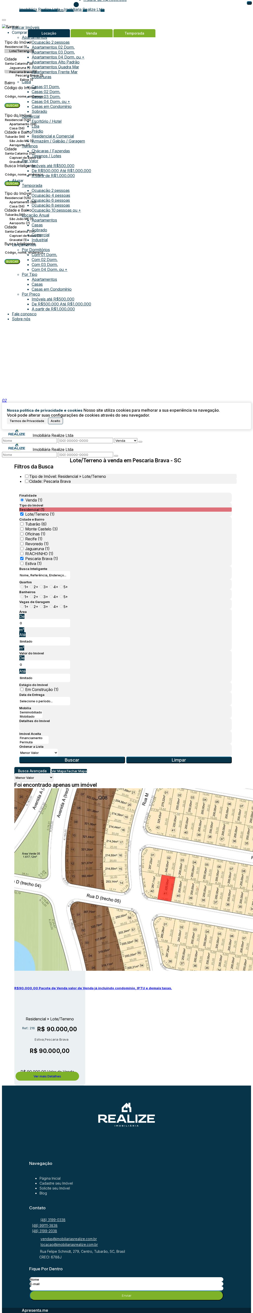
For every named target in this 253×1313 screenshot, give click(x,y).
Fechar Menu (76, 4)
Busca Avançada (32, 771)
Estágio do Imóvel (33, 685)
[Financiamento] (34, 738)
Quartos (25, 582)
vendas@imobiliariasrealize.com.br (69, 1239)
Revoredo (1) (37, 543)
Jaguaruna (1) (37, 548)
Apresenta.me (35, 1310)
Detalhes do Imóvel (34, 721)
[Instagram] (126, 1150)
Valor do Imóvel (31, 653)
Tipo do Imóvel (31, 505)
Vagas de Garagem (34, 602)
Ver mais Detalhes (47, 1076)
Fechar (249, 3)
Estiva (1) (33, 563)
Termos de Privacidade (27, 421)
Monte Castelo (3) (41, 528)
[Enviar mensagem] (140, 442)
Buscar (72, 760)
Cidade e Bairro (31, 519)
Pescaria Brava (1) (41, 558)
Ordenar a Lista (31, 746)
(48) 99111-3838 (45, 1225)
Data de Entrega (31, 695)
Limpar (179, 760)
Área (23, 612)
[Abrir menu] (4, 18)
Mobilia (25, 708)
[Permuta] (34, 742)
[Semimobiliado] (30, 712)
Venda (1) (33, 500)
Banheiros (27, 592)
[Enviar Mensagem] (116, 456)
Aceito (55, 421)
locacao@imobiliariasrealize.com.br (69, 1244)
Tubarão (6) (36, 524)
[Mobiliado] (30, 716)
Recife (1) (33, 538)
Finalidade (28, 495)
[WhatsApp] (126, 1141)
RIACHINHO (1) (39, 553)
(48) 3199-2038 (44, 1231)
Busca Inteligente (33, 569)
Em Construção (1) (42, 689)
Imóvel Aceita (30, 734)
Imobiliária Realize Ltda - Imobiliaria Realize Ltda (62, 9)
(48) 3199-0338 (53, 1220)
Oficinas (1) (35, 533)
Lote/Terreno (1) (40, 514)
